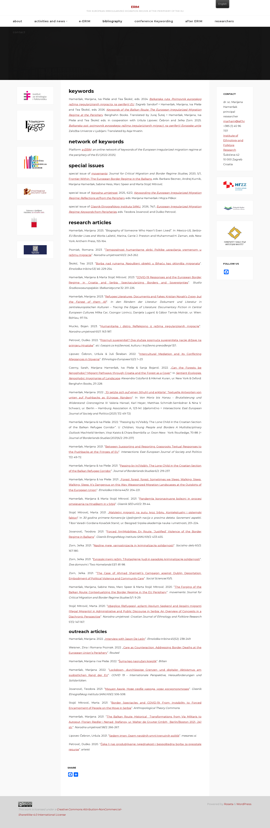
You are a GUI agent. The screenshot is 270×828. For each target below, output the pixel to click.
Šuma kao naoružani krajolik (137, 661)
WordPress (243, 804)
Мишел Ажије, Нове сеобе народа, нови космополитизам (147, 688)
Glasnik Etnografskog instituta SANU (115, 206)
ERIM (135, 7)
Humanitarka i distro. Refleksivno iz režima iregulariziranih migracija (149, 326)
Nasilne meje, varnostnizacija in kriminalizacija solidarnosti (133, 545)
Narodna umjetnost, (104, 192)
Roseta (228, 804)
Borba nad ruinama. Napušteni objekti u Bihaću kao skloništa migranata (148, 263)
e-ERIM (86, 149)
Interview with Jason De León (125, 638)
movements (99, 173)
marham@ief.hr (234, 121)
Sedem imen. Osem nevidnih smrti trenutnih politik (144, 735)
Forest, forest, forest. (135, 479)
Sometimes (158, 479)
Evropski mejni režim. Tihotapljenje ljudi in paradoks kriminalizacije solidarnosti (146, 559)
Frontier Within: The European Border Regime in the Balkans (110, 178)
